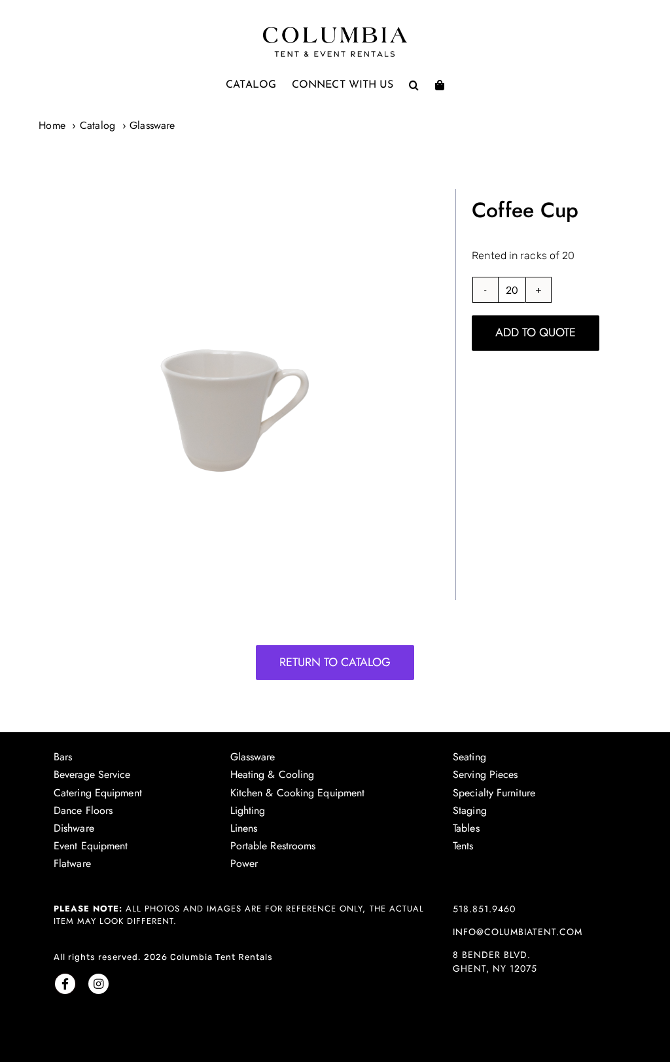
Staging (470, 810)
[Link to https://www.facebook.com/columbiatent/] (65, 983)
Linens (244, 828)
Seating (469, 756)
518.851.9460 (484, 908)
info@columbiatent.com (517, 931)
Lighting (248, 810)
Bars (63, 756)
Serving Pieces (485, 774)
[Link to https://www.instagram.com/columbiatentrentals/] (98, 983)
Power (244, 863)
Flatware (72, 863)
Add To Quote (535, 332)
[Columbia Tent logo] (335, 30)
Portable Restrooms (273, 845)
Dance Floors (83, 810)
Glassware (252, 756)
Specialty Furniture (494, 792)
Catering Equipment (98, 792)
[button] (414, 85)
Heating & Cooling (272, 774)
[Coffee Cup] (223, 394)
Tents (463, 845)
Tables (466, 828)
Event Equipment (91, 845)
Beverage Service (92, 774)
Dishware (74, 828)
